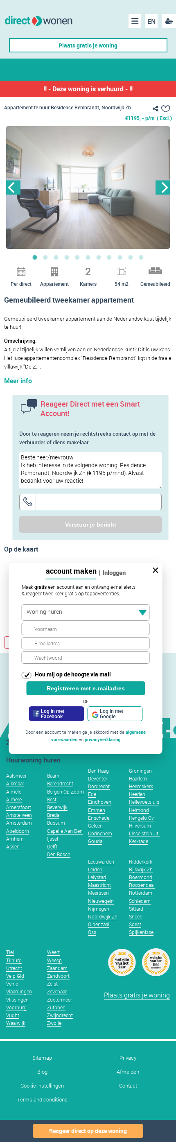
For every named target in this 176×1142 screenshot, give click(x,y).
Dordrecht (99, 786)
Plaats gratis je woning (88, 45)
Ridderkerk (140, 861)
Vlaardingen (19, 991)
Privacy (128, 1057)
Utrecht (14, 968)
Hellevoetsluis (144, 801)
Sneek (135, 916)
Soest (135, 924)
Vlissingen (17, 999)
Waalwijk (15, 1023)
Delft (52, 846)
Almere (14, 799)
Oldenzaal (98, 924)
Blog (42, 1071)
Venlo (12, 983)
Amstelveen (19, 815)
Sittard (136, 908)
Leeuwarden (101, 861)
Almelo (14, 791)
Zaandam (57, 968)
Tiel (10, 952)
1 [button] (35, 257)
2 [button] (45, 257)
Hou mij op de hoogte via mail (73, 674)
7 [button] (99, 257)
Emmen (96, 810)
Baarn (53, 775)
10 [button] (130, 257)
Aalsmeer (16, 775)
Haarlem (138, 778)
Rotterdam (140, 892)
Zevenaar (57, 991)
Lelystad (97, 877)
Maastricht (99, 885)
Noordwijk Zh (102, 916)
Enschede (98, 817)
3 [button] (56, 257)
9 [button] (120, 257)
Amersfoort (18, 807)
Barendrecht (60, 783)
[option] (88, 187)
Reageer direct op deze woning (88, 1131)
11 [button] (141, 257)
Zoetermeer (59, 999)
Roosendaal (142, 885)
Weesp (54, 960)
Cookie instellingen (42, 1085)
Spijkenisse (141, 932)
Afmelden (128, 1071)
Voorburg (16, 1007)
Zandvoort (58, 975)
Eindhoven (99, 801)
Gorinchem (100, 833)
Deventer (97, 778)
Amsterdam (19, 822)
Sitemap (42, 1057)
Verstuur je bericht (90, 524)
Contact (128, 1085)
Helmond (139, 810)
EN (151, 21)
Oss (92, 932)
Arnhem (15, 838)
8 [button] (109, 257)
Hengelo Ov (141, 817)
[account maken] (169, 21)
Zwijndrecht (60, 1015)
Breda (53, 815)
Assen (13, 846)
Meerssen (98, 892)
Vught (12, 1015)
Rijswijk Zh (141, 869)
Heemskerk (141, 786)
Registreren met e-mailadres (86, 688)
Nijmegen (98, 908)
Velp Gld (15, 975)
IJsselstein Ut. (144, 833)
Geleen (95, 825)
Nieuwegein (101, 901)
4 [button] (67, 257)
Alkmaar (15, 783)
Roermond (140, 877)
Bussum (56, 822)
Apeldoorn (17, 831)
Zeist (52, 983)
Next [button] (163, 187)
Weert (53, 952)
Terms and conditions (42, 1099)
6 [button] (88, 257)
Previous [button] (13, 187)
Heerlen (137, 794)
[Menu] (135, 21)
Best (51, 799)
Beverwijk (57, 807)
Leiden (95, 869)
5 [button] (77, 257)
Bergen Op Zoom (65, 791)
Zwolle (54, 1023)
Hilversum (140, 825)
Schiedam (140, 901)
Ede (92, 794)
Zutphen (56, 1007)
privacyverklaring (102, 739)
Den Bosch (58, 854)
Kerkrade (138, 841)
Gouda (95, 841)
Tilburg (14, 960)
